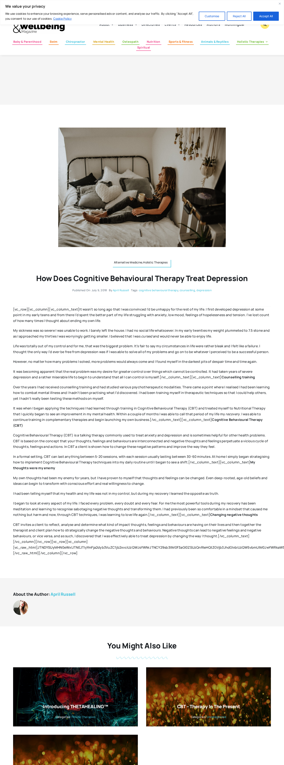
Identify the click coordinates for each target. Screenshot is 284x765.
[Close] (279, 3)
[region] (142, 12)
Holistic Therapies (83, 717)
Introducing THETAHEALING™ (75, 706)
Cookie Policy (62, 19)
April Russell (121, 290)
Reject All (239, 16)
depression (203, 290)
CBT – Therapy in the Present (208, 706)
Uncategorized (216, 717)
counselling (187, 290)
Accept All (266, 16)
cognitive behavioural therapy (158, 290)
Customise (212, 16)
